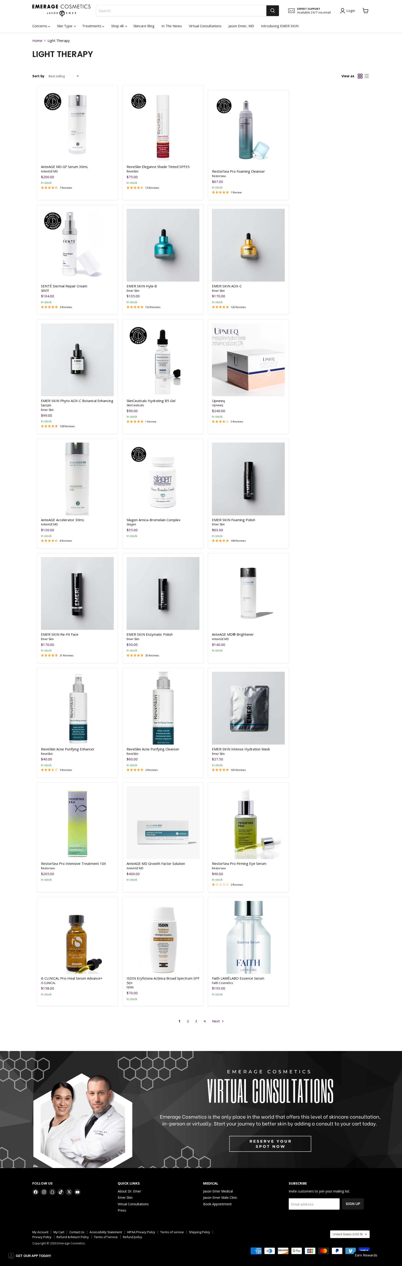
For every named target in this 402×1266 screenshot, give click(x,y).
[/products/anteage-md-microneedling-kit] (163, 822)
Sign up (353, 1203)
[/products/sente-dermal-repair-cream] (77, 245)
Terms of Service (106, 1237)
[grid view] (360, 76)
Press (122, 1210)
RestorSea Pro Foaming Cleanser (238, 171)
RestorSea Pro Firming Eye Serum (239, 863)
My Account (40, 1232)
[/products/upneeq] (248, 359)
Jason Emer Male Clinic (220, 1197)
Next (216, 1021)
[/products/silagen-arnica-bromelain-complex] (163, 479)
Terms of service (172, 1232)
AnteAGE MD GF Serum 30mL (64, 166)
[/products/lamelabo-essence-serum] (248, 937)
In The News (171, 26)
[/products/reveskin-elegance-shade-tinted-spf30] (163, 125)
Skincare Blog (143, 26)
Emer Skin (133, 291)
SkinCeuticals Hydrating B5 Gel (151, 400)
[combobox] (181, 10)
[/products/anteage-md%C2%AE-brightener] (248, 593)
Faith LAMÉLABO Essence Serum (238, 978)
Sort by (38, 76)
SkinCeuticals (135, 405)
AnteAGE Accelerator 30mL (62, 519)
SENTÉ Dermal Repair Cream (64, 286)
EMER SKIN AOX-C (227, 286)
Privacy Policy (41, 1237)
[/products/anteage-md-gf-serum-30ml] (77, 125)
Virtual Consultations (205, 26)
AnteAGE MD (49, 171)
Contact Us (76, 1232)
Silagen (131, 524)
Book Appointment (217, 1204)
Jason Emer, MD (241, 26)
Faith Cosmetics (222, 983)
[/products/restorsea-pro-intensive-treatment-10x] (77, 822)
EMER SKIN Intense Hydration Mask (241, 749)
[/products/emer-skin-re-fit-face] (77, 593)
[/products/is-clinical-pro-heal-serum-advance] (77, 937)
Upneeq (218, 400)
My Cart (59, 1232)
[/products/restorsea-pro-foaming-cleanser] (248, 130)
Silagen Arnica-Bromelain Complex (154, 519)
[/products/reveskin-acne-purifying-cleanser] (163, 708)
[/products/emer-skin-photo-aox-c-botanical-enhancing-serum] (77, 359)
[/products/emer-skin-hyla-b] (163, 245)
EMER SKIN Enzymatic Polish (150, 634)
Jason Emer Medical (218, 1191)
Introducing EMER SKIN (279, 26)
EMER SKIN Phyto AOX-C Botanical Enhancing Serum (77, 403)
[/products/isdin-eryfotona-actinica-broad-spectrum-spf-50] (163, 937)
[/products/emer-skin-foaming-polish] (248, 479)
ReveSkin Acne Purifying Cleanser (153, 749)
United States (348, 1234)
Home (37, 41)
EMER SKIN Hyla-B (142, 286)
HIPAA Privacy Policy (141, 1232)
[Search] (272, 10)
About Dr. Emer (129, 1191)
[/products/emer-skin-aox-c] (248, 245)
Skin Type (65, 26)
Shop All (117, 26)
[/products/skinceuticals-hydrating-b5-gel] (163, 359)
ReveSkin (132, 171)
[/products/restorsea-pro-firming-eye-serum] (248, 822)
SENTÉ (45, 291)
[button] (30, 1255)
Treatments (92, 26)
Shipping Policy (199, 1232)
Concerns (40, 26)
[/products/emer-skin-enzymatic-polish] (163, 593)
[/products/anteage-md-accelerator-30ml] (77, 479)
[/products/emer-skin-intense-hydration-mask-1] (248, 708)
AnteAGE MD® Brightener (233, 634)
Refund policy (132, 1237)
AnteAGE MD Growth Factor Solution (156, 863)
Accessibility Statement (106, 1232)
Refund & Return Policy (73, 1237)
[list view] (366, 76)
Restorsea (219, 176)
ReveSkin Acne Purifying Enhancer (67, 749)
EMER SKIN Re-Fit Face (59, 634)
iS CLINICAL (48, 983)
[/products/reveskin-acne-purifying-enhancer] (77, 708)
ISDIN (130, 987)
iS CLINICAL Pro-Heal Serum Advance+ (72, 978)
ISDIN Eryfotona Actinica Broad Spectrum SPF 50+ (163, 980)
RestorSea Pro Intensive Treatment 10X (73, 863)
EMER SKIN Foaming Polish (233, 519)
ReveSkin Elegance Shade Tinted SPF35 (158, 166)
